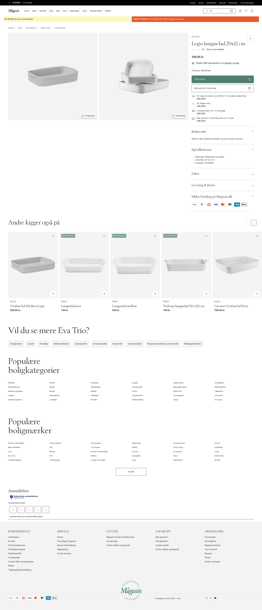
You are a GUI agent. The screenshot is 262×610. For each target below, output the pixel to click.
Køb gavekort (162, 537)
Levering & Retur (203, 185)
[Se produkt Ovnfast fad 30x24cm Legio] (33, 265)
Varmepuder (137, 387)
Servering (219, 395)
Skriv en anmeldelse (215, 50)
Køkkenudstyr (138, 400)
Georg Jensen (55, 443)
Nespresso (136, 443)
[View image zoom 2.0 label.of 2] (143, 76)
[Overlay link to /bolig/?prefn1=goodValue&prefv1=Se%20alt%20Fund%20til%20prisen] (195, 19)
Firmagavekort (162, 541)
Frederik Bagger (15, 460)
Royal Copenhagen (16, 443)
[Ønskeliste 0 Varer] (246, 11)
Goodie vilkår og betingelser (21, 562)
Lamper (11, 395)
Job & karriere (211, 549)
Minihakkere (55, 395)
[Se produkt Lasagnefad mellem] (135, 265)
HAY (51, 456)
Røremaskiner (14, 387)
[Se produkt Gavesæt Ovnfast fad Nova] (237, 265)
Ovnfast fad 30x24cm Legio (27, 306)
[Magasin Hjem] (13, 11)
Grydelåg (44, 344)
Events (60, 537)
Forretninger (233, 3)
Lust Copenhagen (247, 3)
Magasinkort (62, 549)
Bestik (52, 387)
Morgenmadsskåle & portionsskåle (162, 344)
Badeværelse (220, 387)
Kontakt (11, 541)
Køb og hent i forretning (205, 88)
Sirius (217, 451)
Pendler (94, 400)
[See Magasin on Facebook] (211, 598)
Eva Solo (11, 456)
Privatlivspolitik (14, 554)
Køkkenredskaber (61, 344)
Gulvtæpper (219, 383)
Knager (135, 383)
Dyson (217, 443)
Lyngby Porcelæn (98, 460)
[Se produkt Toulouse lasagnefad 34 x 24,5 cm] (186, 265)
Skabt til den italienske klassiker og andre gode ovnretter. (217, 139)
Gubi (175, 456)
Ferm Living (178, 447)
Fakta (195, 173)
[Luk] (174, 334)
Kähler (134, 447)
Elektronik (177, 391)
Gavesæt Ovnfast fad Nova (231, 306)
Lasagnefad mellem (124, 306)
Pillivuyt (64, 301)
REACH (11, 566)
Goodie (192, 3)
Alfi (51, 447)
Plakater (11, 383)
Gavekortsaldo (162, 545)
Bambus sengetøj (15, 391)
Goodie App (111, 541)
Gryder (31, 344)
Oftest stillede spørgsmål (118, 545)
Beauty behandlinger (66, 545)
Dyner (134, 391)
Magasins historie (212, 545)
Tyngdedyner (137, 395)
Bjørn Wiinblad (14, 447)
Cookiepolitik (14, 558)
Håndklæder (96, 387)
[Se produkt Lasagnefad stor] (84, 265)
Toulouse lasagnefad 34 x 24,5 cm (183, 306)
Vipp (134, 460)
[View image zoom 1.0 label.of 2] (53, 76)
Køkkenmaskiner (15, 400)
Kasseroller (117, 344)
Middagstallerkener (192, 344)
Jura (9, 451)
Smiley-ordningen (212, 562)
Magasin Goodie (232, 63)
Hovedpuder (178, 395)
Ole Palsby (209, 163)
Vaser (175, 400)
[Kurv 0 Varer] (252, 11)
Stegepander (16, 344)
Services (222, 3)
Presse (208, 558)
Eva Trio (196, 37)
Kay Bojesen (96, 443)
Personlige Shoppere (66, 541)
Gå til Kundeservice (16, 545)
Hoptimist (219, 447)
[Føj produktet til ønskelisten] (250, 38)
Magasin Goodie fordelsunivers (120, 537)
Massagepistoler (180, 387)
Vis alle (131, 472)
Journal (200, 3)
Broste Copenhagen (99, 451)
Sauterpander (81, 344)
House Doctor (179, 443)
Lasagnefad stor (71, 306)
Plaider (52, 383)
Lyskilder (53, 400)
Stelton (94, 456)
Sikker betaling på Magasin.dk (212, 196)
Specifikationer (202, 149)
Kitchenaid (219, 456)
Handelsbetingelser (17, 549)
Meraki (52, 451)
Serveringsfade (135, 344)
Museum (208, 554)
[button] (240, 11)
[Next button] (254, 222)
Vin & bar (218, 400)
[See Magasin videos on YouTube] (215, 598)
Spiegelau (136, 456)
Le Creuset (95, 447)
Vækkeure (219, 391)
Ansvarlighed (211, 3)
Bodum (218, 460)
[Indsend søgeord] (207, 11)
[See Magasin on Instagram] (206, 598)
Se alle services (64, 554)
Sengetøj (94, 383)
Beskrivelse (199, 131)
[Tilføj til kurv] (53, 293)
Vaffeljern (95, 395)
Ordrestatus (13, 537)
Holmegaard (55, 460)
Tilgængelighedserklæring (19, 570)
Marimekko (178, 460)
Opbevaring (178, 383)
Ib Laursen (177, 451)
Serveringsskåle (100, 344)
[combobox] (219, 10)
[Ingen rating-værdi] (197, 49)
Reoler (52, 391)
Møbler (94, 391)
